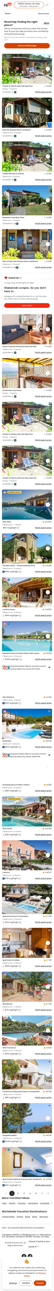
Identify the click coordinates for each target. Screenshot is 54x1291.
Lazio (4, 1203)
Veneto (12, 1203)
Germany (43, 1216)
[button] (29, 5)
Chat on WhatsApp (27, 45)
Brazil (27, 1216)
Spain (34, 1216)
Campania (33, 1203)
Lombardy (44, 1203)
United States (8, 1216)
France (20, 1216)
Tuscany (22, 1203)
